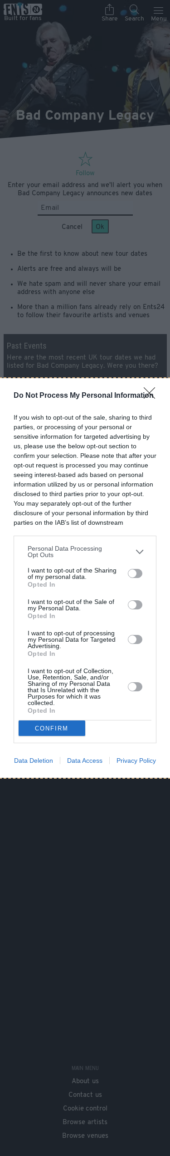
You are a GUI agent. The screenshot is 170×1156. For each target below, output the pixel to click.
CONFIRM (51, 728)
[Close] (152, 396)
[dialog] (85, 578)
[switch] (135, 573)
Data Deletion (33, 760)
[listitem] (85, 551)
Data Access (84, 760)
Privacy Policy (136, 760)
